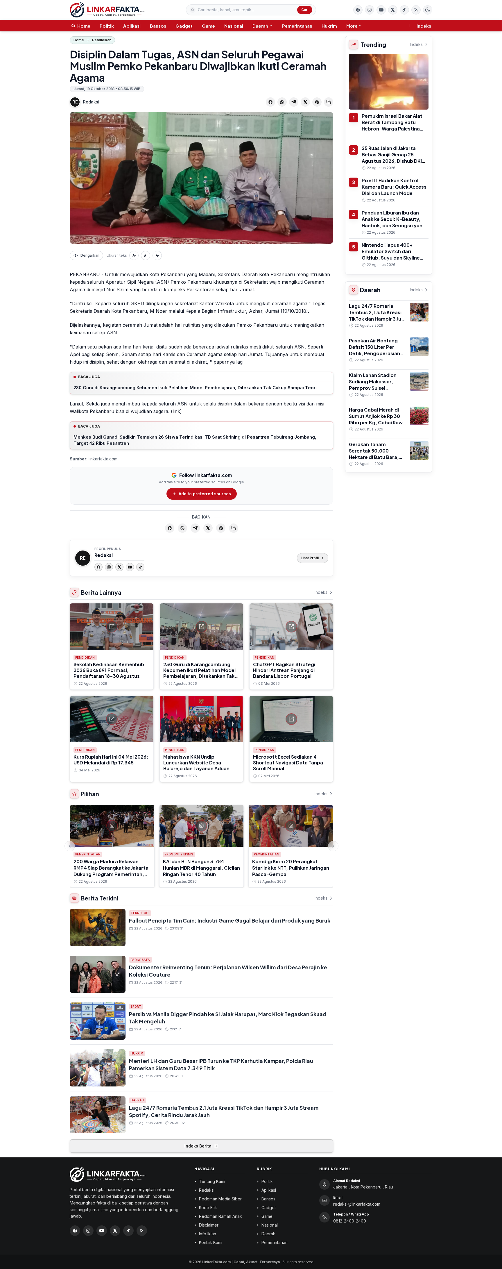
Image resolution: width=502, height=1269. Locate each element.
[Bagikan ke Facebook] (270, 102)
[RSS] (416, 10)
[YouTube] (130, 567)
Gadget (184, 25)
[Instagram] (109, 567)
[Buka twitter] (392, 10)
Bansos (158, 25)
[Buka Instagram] (369, 10)
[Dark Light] (427, 10)
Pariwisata (140, 959)
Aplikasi (132, 25)
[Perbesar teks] (157, 255)
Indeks (424, 25)
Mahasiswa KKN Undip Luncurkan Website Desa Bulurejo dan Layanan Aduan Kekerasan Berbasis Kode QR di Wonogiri (199, 768)
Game (208, 25)
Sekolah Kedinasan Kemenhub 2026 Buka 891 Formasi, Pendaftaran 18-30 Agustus (108, 670)
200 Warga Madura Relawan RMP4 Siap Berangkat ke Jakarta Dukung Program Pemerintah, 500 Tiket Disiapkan (110, 871)
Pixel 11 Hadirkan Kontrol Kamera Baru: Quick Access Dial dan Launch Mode (394, 186)
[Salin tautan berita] (328, 102)
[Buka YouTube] (381, 10)
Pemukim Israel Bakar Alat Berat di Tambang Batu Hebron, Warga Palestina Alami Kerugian (392, 125)
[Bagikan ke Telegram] (293, 102)
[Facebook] (358, 10)
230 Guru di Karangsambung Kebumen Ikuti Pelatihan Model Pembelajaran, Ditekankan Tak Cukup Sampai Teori (195, 387)
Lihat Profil (310, 558)
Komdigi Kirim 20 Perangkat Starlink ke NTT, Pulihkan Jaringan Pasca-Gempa (290, 867)
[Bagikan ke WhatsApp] (282, 102)
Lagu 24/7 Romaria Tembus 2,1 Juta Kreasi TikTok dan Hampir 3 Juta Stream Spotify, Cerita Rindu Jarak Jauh (377, 319)
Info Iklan (207, 1233)
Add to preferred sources (205, 493)
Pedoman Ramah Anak (220, 1216)
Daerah (260, 25)
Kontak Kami (210, 1242)
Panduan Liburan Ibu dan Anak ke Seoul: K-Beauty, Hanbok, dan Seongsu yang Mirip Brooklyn (394, 222)
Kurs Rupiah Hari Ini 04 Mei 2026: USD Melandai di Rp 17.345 (110, 760)
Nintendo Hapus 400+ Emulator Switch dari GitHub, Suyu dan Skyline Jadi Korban (391, 254)
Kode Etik (208, 1207)
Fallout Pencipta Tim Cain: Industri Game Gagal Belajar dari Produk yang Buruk (229, 920)
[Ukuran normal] (145, 255)
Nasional (233, 25)
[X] (119, 567)
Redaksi (91, 101)
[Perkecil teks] (134, 255)
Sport (136, 1006)
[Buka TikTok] (404, 10)
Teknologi (140, 913)
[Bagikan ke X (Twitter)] (305, 102)
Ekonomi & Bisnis (179, 854)
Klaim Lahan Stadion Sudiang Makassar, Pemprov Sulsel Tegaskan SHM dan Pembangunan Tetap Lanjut (373, 391)
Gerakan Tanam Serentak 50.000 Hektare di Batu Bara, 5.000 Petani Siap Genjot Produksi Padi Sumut (374, 460)
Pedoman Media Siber (220, 1198)
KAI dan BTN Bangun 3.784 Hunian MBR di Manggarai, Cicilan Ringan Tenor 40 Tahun (201, 867)
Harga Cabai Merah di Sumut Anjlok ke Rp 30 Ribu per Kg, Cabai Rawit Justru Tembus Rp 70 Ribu (377, 422)
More (352, 25)
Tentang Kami (212, 1181)
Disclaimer (208, 1224)
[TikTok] (140, 567)
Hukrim (329, 25)
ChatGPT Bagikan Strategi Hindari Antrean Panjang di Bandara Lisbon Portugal (284, 670)
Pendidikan (101, 40)
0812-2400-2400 (349, 1220)
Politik (107, 25)
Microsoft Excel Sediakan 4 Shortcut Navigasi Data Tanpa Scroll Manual (288, 762)
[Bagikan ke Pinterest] (317, 102)
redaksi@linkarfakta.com (356, 1204)
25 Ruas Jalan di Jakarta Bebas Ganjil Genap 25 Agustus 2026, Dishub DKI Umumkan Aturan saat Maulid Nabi (392, 161)
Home (78, 40)
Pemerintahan (297, 25)
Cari (304, 10)
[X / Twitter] (115, 1230)
